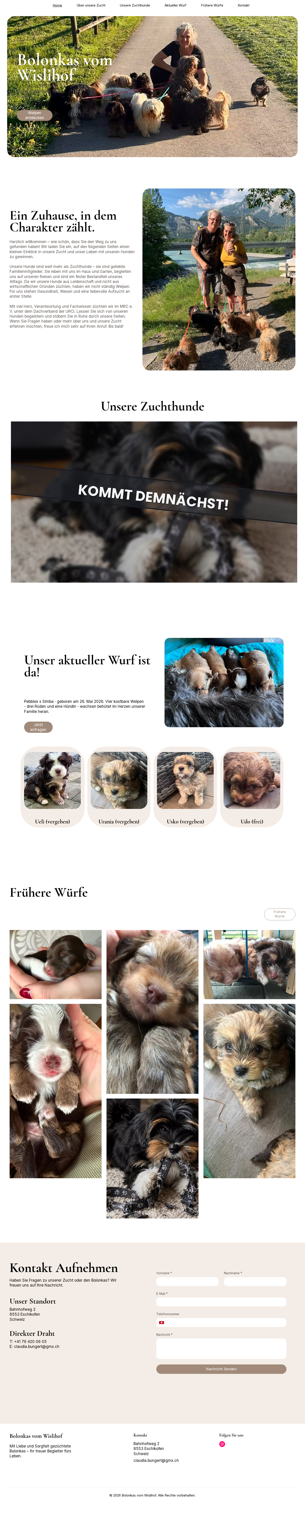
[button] (226, 691)
